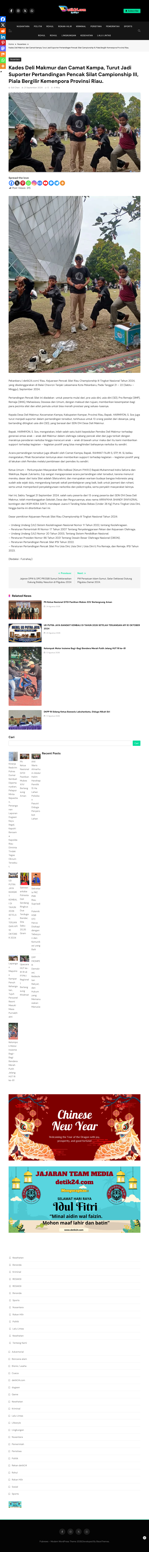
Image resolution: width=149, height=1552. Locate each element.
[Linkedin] (3, 37)
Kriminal (81, 26)
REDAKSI (17, 1279)
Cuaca (15, 1373)
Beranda (17, 1264)
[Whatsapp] (28, 183)
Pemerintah (113, 26)
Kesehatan (86, 35)
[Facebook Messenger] (51, 183)
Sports (128, 26)
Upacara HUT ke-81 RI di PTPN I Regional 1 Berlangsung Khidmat (24, 979)
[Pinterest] (22, 183)
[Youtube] (45, 183)
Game (15, 1394)
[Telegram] (56, 183)
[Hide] (1, 72)
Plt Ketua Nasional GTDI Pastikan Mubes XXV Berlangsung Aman (78, 602)
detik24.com (18, 1380)
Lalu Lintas (104, 35)
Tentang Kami (20, 1342)
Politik (38, 26)
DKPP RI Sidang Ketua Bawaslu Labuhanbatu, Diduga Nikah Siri (77, 711)
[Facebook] (11, 183)
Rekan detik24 (19, 1465)
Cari (11, 737)
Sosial (15, 1486)
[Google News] (39, 183)
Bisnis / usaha (19, 1366)
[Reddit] (3, 31)
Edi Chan (15, 87)
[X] (17, 183)
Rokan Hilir (65, 26)
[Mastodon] (3, 48)
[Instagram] (34, 183)
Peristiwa (96, 26)
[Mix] (3, 54)
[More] (62, 183)
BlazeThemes (102, 1541)
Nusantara (23, 26)
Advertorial (18, 1351)
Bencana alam (19, 1359)
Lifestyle (16, 1422)
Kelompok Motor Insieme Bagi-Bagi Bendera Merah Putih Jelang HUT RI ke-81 (85, 648)
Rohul (50, 26)
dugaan (16, 1387)
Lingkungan (69, 35)
